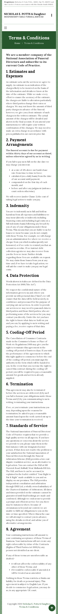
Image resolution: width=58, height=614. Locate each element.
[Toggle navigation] (51, 15)
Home (17, 43)
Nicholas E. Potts (25, 15)
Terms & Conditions (29, 607)
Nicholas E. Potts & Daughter (36, 604)
